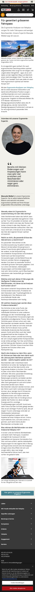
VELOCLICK (4, 554)
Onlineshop (4, 5)
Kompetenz (26, 5)
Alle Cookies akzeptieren (17, 588)
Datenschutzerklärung (9, 579)
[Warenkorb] (32, 9)
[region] (17, 578)
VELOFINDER (5, 556)
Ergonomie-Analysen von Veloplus (20, 87)
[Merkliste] (28, 9)
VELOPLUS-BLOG (6, 552)
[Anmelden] (18, 9)
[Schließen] (33, 566)
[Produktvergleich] (23, 9)
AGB (2, 561)
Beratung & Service (15, 5)
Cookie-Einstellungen (17, 583)
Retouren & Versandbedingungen (11, 563)
